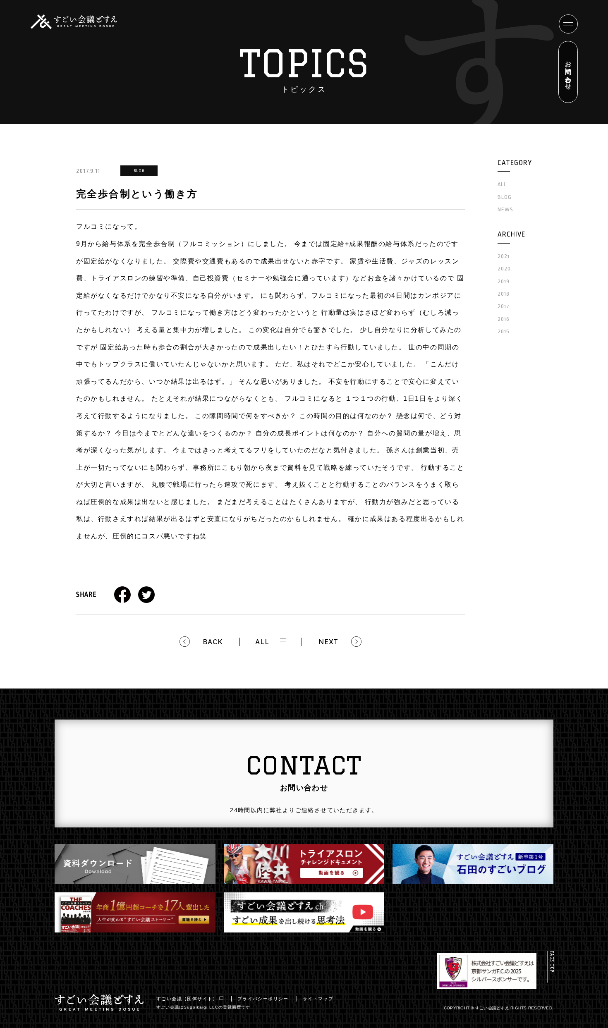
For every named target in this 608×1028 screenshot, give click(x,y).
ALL (262, 642)
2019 (504, 281)
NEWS (505, 209)
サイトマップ (318, 998)
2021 (504, 256)
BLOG (505, 197)
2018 (504, 294)
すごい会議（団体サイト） (187, 998)
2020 (504, 268)
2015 (504, 331)
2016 (504, 319)
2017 (504, 306)
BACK (213, 642)
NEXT (328, 642)
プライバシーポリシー (263, 998)
